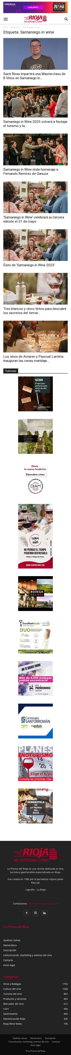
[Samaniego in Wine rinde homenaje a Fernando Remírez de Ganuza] (35, 149)
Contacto (8, 960)
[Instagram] (35, 913)
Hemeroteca (10, 945)
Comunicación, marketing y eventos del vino (27, 955)
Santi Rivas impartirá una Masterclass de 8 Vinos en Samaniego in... (34, 76)
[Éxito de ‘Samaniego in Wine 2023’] (35, 245)
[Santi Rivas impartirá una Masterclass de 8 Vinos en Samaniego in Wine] (35, 54)
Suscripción (9, 950)
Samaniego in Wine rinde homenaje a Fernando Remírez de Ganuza (30, 171)
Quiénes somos (11, 940)
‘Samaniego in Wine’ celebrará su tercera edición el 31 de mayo (33, 219)
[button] (5, 19)
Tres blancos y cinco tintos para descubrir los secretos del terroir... (35, 311)
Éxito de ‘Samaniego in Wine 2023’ (29, 265)
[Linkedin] (44, 913)
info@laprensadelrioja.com (43, 903)
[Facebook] (26, 913)
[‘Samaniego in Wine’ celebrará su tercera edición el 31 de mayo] (35, 197)
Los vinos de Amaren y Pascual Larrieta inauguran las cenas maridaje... (33, 359)
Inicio (5, 27)
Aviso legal (9, 965)
